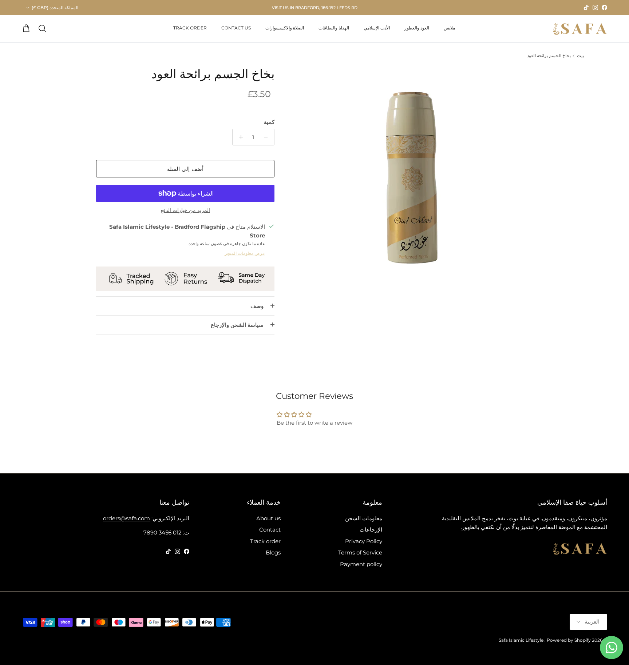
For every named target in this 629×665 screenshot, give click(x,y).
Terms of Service (360, 552)
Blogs (273, 552)
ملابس (449, 28)
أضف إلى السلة (185, 168)
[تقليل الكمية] (267, 137)
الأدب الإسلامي (377, 28)
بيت (580, 56)
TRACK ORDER (190, 28)
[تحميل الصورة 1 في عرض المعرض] (411, 176)
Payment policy (361, 564)
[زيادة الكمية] (239, 137)
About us (268, 518)
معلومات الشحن (363, 518)
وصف (257, 306)
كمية (269, 122)
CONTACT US (236, 28)
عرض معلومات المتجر (245, 253)
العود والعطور (416, 28)
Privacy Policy (363, 541)
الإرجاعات (371, 529)
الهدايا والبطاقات (334, 28)
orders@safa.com (126, 518)
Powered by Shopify (569, 640)
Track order (265, 541)
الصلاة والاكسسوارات (284, 28)
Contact (270, 529)
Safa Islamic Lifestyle (521, 640)
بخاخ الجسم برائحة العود (549, 56)
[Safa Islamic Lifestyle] (580, 29)
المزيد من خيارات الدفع (185, 210)
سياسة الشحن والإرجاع (237, 324)
